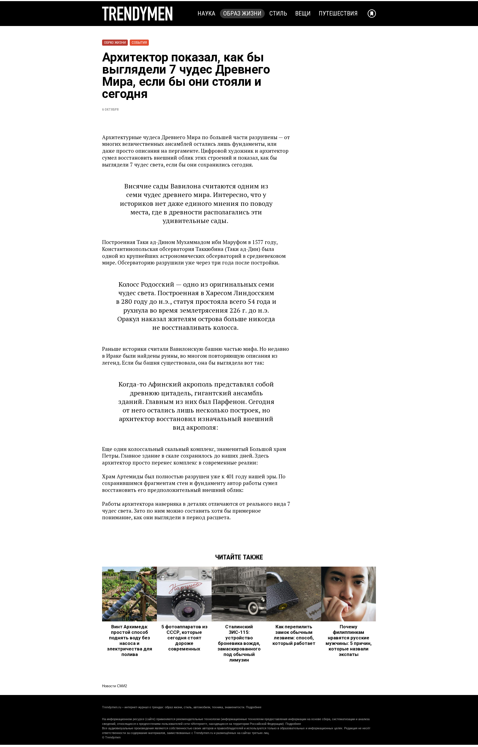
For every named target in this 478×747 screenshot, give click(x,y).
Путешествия (338, 13)
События (139, 42)
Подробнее (253, 707)
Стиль (278, 13)
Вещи (303, 13)
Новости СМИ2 (114, 686)
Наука (206, 13)
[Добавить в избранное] (372, 13)
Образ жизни (242, 13)
